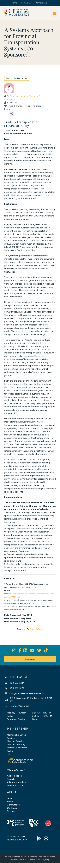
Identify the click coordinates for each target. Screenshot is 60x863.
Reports (11, 779)
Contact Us (26, 3)
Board (10, 801)
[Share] (11, 114)
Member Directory (16, 744)
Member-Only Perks (17, 747)
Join (9, 754)
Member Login (42, 3)
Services (11, 738)
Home (14, 3)
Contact (11, 811)
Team (9, 798)
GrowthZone (36, 629)
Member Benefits (15, 741)
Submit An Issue (15, 785)
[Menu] (54, 13)
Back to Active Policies (16, 78)
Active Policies (14, 775)
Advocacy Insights (16, 782)
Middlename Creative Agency (37, 859)
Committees (13, 804)
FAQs (10, 751)
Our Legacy (13, 808)
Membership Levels (16, 735)
